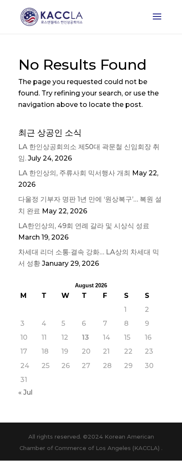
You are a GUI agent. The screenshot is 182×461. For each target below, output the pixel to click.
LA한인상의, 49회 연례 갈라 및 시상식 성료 (83, 226)
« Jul (25, 392)
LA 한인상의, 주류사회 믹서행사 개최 (74, 173)
